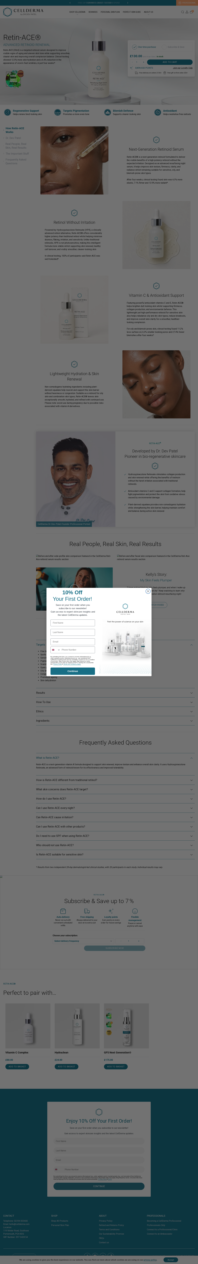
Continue (72, 671)
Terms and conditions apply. (72, 664)
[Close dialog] (148, 591)
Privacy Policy (57, 664)
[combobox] (55, 650)
